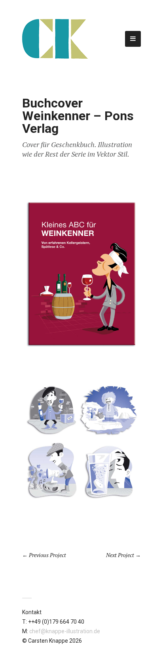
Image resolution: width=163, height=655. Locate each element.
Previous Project (47, 555)
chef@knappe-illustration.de (64, 631)
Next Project (120, 555)
